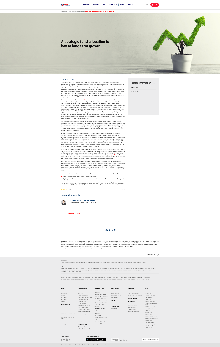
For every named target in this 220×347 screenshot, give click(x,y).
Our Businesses (65, 291)
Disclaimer (84, 345)
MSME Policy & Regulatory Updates (151, 304)
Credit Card (81, 277)
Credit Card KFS (148, 293)
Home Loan (64, 268)
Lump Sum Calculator (100, 323)
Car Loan (119, 270)
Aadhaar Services (82, 324)
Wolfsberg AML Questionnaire (148, 313)
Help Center (114, 303)
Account (63, 277)
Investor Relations (65, 304)
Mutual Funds (80, 11)
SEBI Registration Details (151, 328)
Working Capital (145, 279)
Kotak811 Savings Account (96, 270)
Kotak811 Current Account (110, 270)
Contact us (63, 322)
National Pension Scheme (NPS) (115, 268)
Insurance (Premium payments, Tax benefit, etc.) (104, 279)
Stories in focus (70, 11)
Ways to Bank (114, 291)
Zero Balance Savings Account (140, 268)
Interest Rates (131, 291)
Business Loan (128, 268)
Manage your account (81, 262)
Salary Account (147, 270)
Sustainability (64, 315)
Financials (63, 309)
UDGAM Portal (81, 321)
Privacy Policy (93, 345)
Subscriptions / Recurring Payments (151, 309)
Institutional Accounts (133, 311)
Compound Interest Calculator (99, 312)
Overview (63, 307)
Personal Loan (71, 268)
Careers (63, 295)
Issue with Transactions (72, 277)
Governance (64, 311)
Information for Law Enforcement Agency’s (150, 323)
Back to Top (152, 255)
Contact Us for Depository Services (84, 312)
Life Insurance (151, 268)
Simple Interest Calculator (101, 310)
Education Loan (132, 270)
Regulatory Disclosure (150, 301)
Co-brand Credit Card (150, 295)
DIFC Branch (64, 297)
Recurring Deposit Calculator (101, 300)
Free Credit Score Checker (101, 317)
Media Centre (64, 293)
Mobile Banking (64, 262)
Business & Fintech (116, 295)
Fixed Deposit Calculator (100, 298)
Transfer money (91, 262)
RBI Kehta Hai (81, 319)
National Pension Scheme (134, 262)
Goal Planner (98, 315)
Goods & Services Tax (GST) (135, 295)
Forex (90, 279)
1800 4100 (63, 324)
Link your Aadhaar (82, 326)
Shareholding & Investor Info (68, 313)
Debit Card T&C (148, 297)
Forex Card (78, 271)
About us (63, 288)
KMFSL (63, 301)
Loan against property (83, 270)
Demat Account (135, 91)
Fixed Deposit (64, 270)
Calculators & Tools (99, 288)
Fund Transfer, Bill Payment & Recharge (101, 277)
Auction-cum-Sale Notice (151, 316)
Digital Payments (115, 293)
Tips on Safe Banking (83, 307)
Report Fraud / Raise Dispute (85, 297)
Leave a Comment (74, 213)
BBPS (73, 271)
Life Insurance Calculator (101, 302)
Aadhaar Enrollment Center (84, 328)
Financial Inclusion (132, 298)
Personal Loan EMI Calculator (99, 291)
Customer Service (82, 288)
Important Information (83, 291)
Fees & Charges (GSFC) (133, 293)
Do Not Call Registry (82, 315)
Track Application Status (84, 305)
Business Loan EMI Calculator (99, 305)
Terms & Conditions (103, 345)
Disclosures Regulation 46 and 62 (67, 317)
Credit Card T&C (148, 291)
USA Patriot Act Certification (151, 307)
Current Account (88, 268)
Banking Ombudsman (83, 299)
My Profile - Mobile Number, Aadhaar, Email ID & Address (74, 279)
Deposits (144, 262)
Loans (125, 262)
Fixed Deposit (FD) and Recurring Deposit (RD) (132, 277)
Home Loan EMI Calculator (101, 296)
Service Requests (82, 303)
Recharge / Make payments (103, 262)
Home (63, 11)
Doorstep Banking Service (84, 309)
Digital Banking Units (150, 325)
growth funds (115, 155)
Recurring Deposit (73, 270)
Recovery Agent (148, 320)
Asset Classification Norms (151, 318)
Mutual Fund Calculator (100, 321)
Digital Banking (115, 288)
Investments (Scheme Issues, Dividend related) (128, 279)
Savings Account (79, 268)
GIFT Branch (64, 299)
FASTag (118, 277)
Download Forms (82, 301)
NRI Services (147, 277)
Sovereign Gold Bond (66, 271)
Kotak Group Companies (150, 339)
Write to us (80, 293)
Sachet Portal (81, 317)
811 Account (88, 277)
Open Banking (114, 297)
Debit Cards (120, 262)
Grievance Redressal (83, 295)
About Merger (131, 301)
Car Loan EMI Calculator (100, 294)
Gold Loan (125, 270)
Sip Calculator (98, 319)
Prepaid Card (140, 270)
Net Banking (72, 262)
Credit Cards (114, 262)
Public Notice (148, 299)
